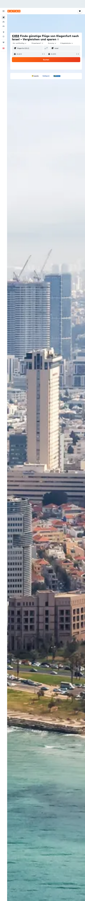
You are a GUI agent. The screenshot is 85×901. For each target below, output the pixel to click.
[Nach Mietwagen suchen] (3, 26)
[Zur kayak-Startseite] (13, 11)
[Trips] (3, 42)
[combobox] (52, 43)
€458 (15, 36)
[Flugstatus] (3, 36)
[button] (3, 11)
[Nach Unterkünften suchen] (3, 22)
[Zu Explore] (3, 32)
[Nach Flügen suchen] (3, 17)
